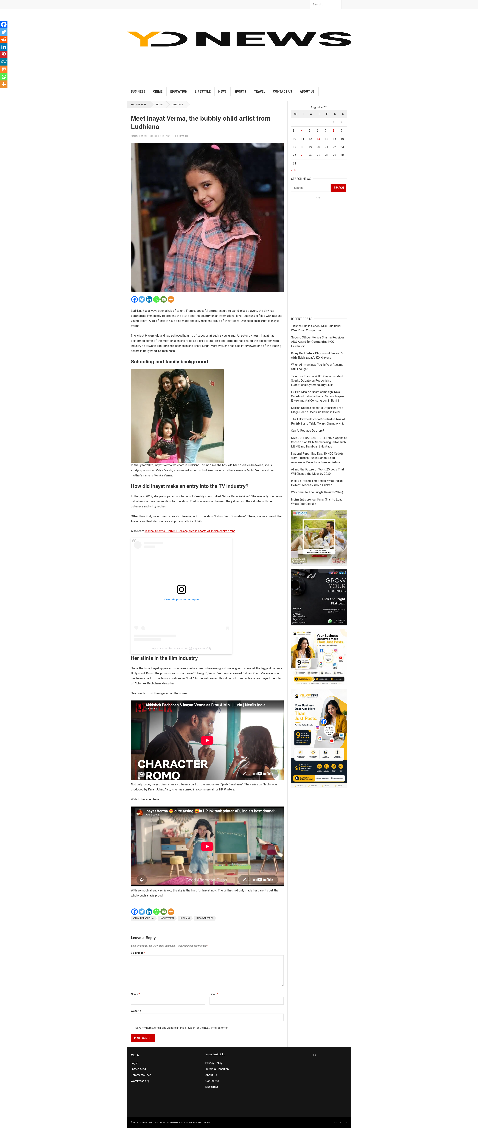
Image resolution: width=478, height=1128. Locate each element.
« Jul (294, 170)
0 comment (181, 136)
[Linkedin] (149, 299)
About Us (307, 91)
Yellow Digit (205, 1122)
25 (302, 155)
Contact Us (282, 91)
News (222, 91)
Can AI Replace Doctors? (307, 430)
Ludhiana (185, 918)
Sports (240, 91)
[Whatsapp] (156, 299)
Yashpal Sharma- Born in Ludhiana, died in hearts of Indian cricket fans (190, 531)
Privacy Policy (213, 1063)
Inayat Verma (167, 918)
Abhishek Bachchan (143, 918)
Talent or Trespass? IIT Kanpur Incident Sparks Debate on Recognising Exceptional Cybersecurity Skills (317, 381)
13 (318, 139)
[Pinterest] (3, 54)
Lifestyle (203, 91)
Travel (259, 91)
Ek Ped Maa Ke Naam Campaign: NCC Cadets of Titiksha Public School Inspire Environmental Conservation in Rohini (317, 396)
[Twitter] (142, 299)
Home (159, 104)
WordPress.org (140, 1081)
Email (213, 994)
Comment (138, 952)
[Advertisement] (283, 60)
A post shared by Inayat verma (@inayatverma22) (181, 648)
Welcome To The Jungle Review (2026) (317, 492)
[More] (171, 299)
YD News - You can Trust (151, 1122)
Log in (134, 1063)
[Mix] (3, 69)
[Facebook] (134, 299)
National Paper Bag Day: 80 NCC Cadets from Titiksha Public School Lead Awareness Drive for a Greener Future (317, 458)
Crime (158, 91)
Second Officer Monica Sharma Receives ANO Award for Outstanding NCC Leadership (317, 342)
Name (135, 994)
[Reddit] (3, 39)
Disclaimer (211, 1086)
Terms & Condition (217, 1069)
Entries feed (138, 1069)
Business (138, 91)
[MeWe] (3, 62)
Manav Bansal (139, 136)
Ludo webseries (205, 918)
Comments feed (141, 1075)
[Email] (163, 299)
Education (178, 91)
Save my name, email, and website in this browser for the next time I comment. (182, 1027)
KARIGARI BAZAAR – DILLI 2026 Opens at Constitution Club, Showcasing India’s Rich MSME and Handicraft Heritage (319, 442)
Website (136, 1010)
